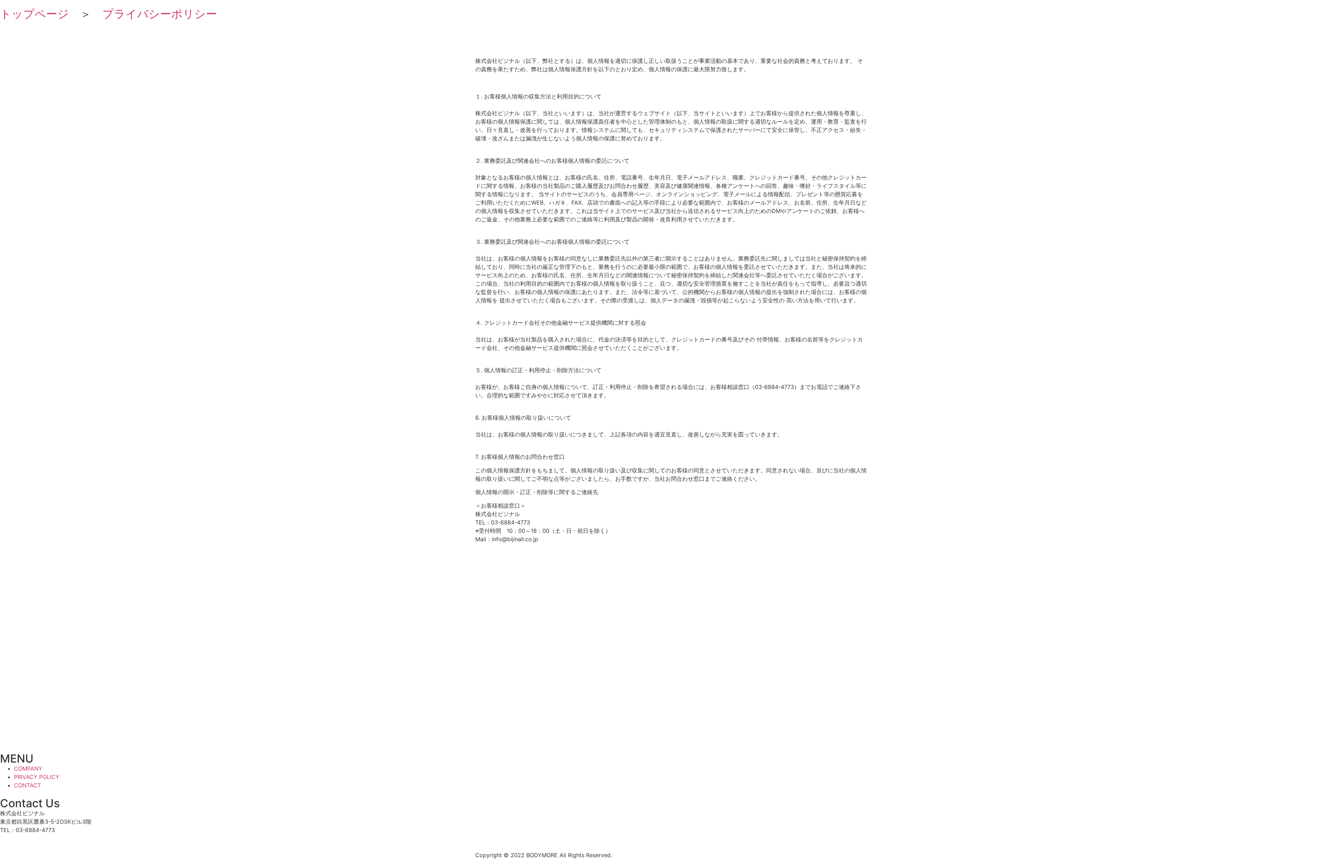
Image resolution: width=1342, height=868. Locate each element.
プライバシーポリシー (159, 14)
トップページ (34, 14)
